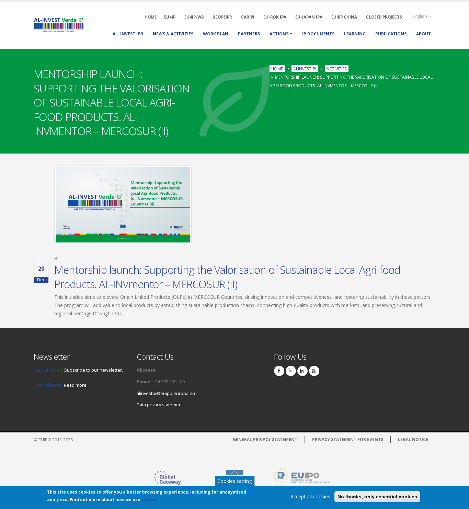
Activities (337, 68)
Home (277, 68)
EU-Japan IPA (308, 17)
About (423, 34)
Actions (279, 34)
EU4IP (169, 17)
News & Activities (173, 34)
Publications (391, 34)
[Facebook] (279, 371)
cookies (150, 499)
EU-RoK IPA (274, 17)
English (420, 16)
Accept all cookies (310, 496)
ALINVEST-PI (304, 68)
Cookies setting (234, 481)
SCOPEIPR (222, 17)
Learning (355, 34)
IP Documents (318, 34)
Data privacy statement (160, 405)
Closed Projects (384, 17)
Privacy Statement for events (347, 439)
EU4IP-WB (194, 17)
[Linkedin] (302, 371)
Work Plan (215, 34)
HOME (151, 17)
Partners (249, 34)
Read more (75, 385)
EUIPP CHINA (344, 17)
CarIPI (247, 17)
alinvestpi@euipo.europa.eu (166, 393)
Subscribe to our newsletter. (93, 370)
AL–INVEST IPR (128, 34)
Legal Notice (413, 439)
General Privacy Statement (265, 439)
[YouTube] (314, 371)
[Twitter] (291, 371)
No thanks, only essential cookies (377, 496)
